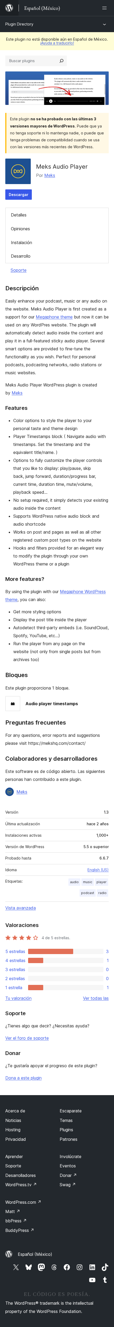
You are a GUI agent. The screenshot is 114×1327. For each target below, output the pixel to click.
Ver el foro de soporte (27, 1038)
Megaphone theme (54, 317)
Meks (49, 175)
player (102, 882)
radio (102, 893)
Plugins (66, 1129)
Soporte (19, 270)
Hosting (12, 1129)
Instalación (21, 242)
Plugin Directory (19, 24)
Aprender (14, 1156)
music (87, 882)
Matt (12, 1211)
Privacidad (15, 1139)
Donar (68, 1175)
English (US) (98, 869)
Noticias (13, 1120)
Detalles (19, 215)
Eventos (68, 1165)
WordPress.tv (21, 1184)
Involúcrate (70, 1156)
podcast (87, 893)
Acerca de (15, 1110)
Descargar (18, 194)
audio (74, 882)
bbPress (16, 1220)
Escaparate (71, 1110)
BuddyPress (19, 1230)
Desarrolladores (20, 1175)
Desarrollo (20, 256)
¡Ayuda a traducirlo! (57, 43)
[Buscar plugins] (61, 61)
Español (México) (35, 1254)
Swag (68, 1184)
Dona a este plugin (23, 1078)
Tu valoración (18, 998)
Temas (66, 1120)
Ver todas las (96, 998)
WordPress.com (23, 1202)
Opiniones (20, 228)
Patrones (68, 1139)
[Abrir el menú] (105, 8)
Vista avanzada (20, 908)
